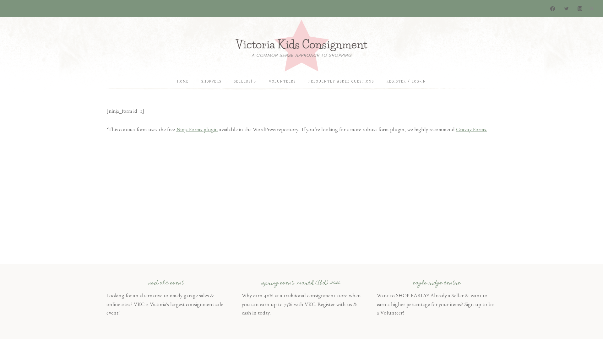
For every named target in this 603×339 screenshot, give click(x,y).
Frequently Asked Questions (341, 81)
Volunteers (282, 81)
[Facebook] (553, 8)
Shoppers (211, 81)
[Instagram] (580, 8)
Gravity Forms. (471, 130)
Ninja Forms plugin (197, 130)
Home (183, 81)
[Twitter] (566, 8)
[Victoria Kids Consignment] (301, 45)
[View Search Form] (591, 9)
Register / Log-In (406, 81)
